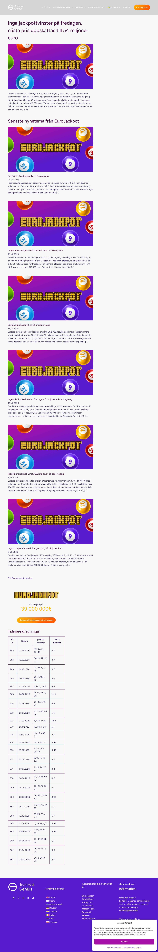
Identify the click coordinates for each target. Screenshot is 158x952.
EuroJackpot (88, 896)
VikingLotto (87, 902)
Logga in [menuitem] (126, 7)
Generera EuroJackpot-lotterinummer (36, 620)
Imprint (139, 947)
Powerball (86, 912)
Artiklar (79, 7)
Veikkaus (86, 915)
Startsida (46, 7)
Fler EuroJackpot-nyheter (20, 578)
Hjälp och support (96, 7)
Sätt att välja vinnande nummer (133, 904)
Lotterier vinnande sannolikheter (134, 901)
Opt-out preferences (114, 947)
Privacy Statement (129, 947)
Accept (124, 941)
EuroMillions (87, 899)
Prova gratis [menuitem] (142, 7)
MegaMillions (88, 909)
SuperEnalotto (88, 918)
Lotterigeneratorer (61, 7)
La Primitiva (87, 905)
